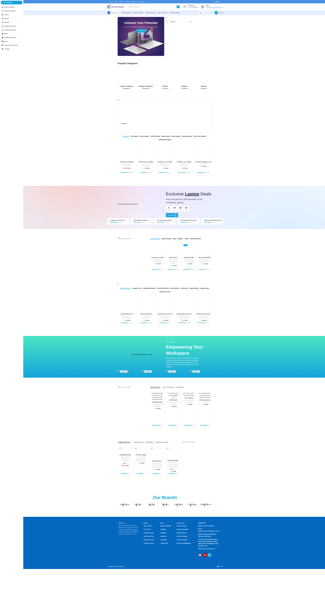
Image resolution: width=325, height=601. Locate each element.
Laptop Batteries (157, 259)
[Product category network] (203, 78)
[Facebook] (200, 555)
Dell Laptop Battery (158, 261)
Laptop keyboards (126, 316)
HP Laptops (127, 166)
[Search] (178, 6)
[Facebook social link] (214, 2)
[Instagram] (205, 555)
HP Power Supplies (141, 459)
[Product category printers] (165, 78)
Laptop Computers (127, 164)
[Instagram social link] (219, 2)
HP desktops (157, 406)
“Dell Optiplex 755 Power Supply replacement (140, 221)
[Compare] (162, 395)
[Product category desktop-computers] (146, 78)
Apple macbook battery (173, 262)
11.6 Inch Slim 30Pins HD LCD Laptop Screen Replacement (212, 221)
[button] (119, 505)
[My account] (200, 12)
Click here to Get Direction (206, 548)
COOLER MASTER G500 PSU (125, 455)
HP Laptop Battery (204, 261)
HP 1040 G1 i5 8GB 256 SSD (127, 162)
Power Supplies (125, 457)
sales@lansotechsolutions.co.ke (208, 531)
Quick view (162, 399)
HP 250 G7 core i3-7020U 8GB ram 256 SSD (165, 162)
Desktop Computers (157, 404)
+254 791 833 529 (193, 7)
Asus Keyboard (127, 318)
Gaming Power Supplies (125, 460)
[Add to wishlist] (161, 458)
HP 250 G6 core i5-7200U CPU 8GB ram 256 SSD (146, 162)
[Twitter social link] (216, 2)
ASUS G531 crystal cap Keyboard (203, 314)
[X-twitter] (209, 555)
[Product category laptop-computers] (126, 78)
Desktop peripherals (141, 460)
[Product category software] (184, 78)
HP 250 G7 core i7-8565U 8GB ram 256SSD (184, 162)
